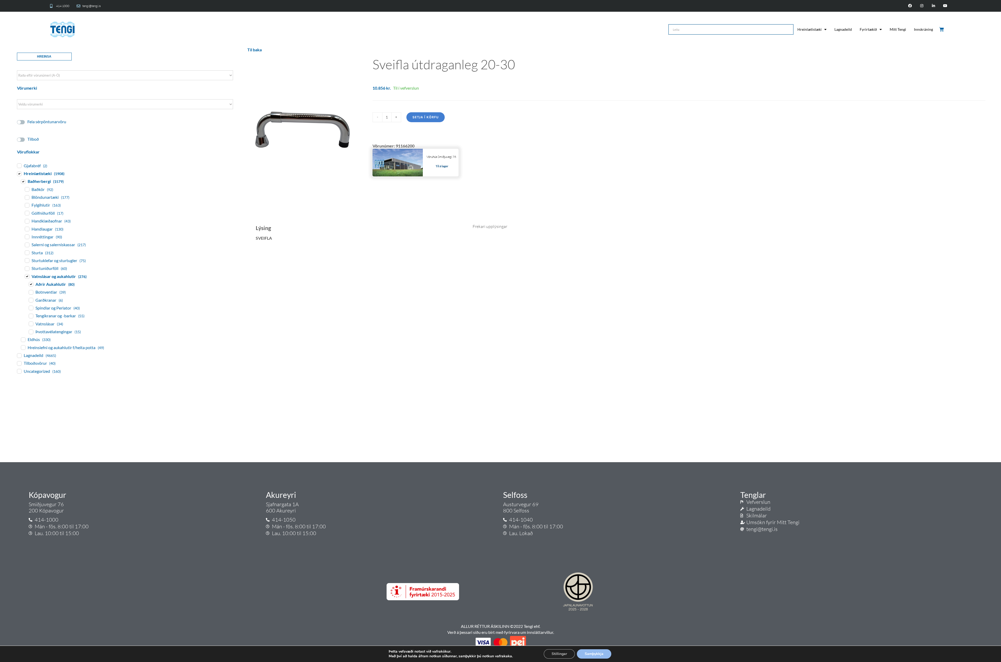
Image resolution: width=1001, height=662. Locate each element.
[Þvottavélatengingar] (31, 332)
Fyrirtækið (868, 29)
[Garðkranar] (31, 300)
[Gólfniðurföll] (27, 213)
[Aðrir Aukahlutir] (31, 284)
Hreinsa (44, 56)
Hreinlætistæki (809, 29)
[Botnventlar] (31, 292)
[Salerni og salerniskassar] (27, 245)
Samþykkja (594, 653)
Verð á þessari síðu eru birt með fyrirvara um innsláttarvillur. (500, 632)
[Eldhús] (23, 339)
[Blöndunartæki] (27, 197)
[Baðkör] (27, 189)
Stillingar (559, 653)
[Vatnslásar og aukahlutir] (27, 276)
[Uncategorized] (19, 371)
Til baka (254, 49)
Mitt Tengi (898, 29)
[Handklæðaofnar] (27, 221)
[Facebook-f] (910, 6)
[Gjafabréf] (19, 165)
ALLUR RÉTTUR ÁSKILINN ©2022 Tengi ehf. (500, 626)
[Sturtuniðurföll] (27, 268)
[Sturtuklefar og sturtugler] (27, 260)
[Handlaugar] (27, 229)
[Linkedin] (933, 6)
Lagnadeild (843, 29)
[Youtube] (945, 6)
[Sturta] (27, 252)
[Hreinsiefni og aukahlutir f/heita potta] (23, 347)
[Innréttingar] (27, 236)
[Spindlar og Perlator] (31, 308)
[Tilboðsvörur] (19, 363)
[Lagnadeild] (19, 355)
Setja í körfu (425, 117)
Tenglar (753, 494)
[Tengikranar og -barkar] (31, 316)
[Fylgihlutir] (27, 205)
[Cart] (942, 29)
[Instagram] (922, 6)
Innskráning (923, 29)
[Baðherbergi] (23, 181)
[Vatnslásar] (31, 323)
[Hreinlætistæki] (19, 173)
